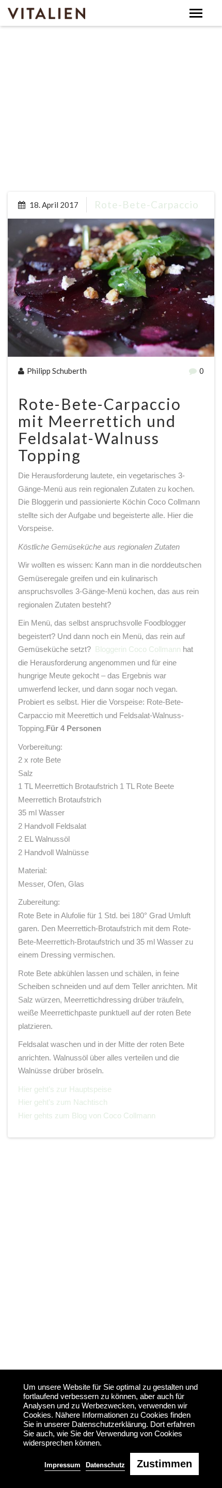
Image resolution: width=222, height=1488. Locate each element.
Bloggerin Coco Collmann (138, 649)
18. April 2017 (53, 204)
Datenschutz (105, 1465)
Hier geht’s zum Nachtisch (62, 1102)
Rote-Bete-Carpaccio (146, 204)
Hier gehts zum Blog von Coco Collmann (86, 1115)
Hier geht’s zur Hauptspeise (65, 1089)
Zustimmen (164, 1463)
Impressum (62, 1465)
